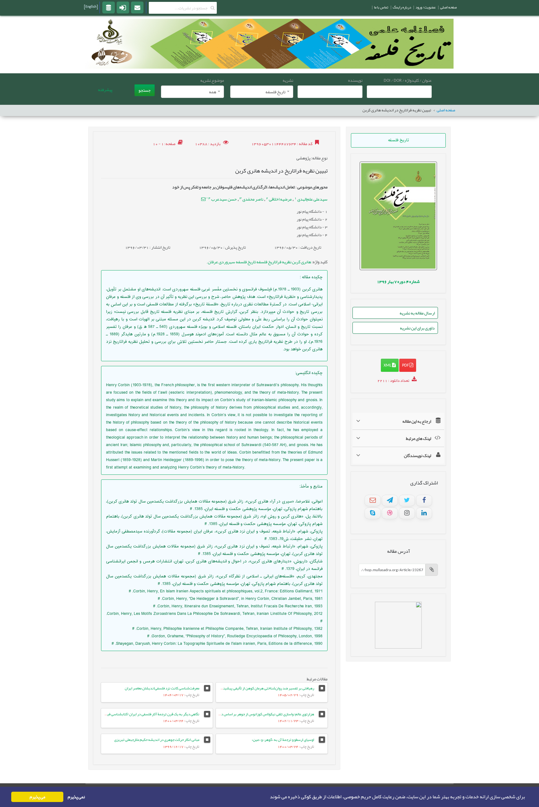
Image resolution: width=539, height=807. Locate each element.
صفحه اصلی (446, 110)
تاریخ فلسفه (398, 140)
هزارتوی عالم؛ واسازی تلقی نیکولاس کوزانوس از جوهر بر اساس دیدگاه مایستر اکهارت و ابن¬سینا (245, 714)
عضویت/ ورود (425, 7)
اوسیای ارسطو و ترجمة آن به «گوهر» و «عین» (283, 739)
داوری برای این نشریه (417, 327)
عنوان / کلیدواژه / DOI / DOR (408, 80)
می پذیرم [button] (37, 796)
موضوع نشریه (212, 80)
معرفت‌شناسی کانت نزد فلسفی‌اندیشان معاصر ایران (162, 688)
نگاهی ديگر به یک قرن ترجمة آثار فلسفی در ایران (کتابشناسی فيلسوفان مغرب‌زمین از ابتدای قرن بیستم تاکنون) (118, 714)
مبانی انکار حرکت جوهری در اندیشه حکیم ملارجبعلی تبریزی (156, 739)
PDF (406, 365)
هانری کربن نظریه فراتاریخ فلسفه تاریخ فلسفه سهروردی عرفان (259, 261)
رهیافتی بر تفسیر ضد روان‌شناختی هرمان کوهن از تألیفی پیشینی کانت (263, 688)
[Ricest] (108, 7)
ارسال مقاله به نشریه (417, 313)
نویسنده (355, 80)
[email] (137, 7)
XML (388, 365)
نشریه (288, 80)
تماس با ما (381, 7)
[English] (91, 6)
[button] (268, 797)
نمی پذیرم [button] (76, 796)
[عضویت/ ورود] (123, 7)
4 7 (398, 281)
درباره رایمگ (402, 7)
